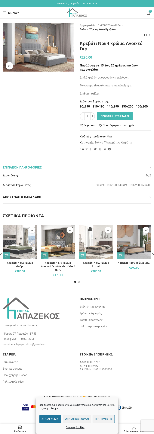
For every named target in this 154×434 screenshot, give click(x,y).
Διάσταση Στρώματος (94, 101)
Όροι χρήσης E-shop (15, 375)
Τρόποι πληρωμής (91, 313)
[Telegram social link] (109, 149)
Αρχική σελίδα (88, 25)
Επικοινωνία (10, 362)
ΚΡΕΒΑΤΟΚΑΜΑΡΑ (110, 25)
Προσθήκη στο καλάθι (114, 116)
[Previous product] (142, 35)
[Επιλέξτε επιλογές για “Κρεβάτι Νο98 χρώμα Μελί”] (121, 255)
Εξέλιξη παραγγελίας (92, 306)
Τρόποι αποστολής (91, 319)
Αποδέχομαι (50, 419)
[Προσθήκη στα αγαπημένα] (32, 230)
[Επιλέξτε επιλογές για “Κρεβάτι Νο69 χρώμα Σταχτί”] (82, 255)
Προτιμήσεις (104, 419)
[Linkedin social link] (105, 149)
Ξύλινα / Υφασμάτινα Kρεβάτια (98, 29)
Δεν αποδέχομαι (77, 419)
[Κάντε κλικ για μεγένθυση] (9, 65)
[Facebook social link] (91, 149)
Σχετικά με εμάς (12, 368)
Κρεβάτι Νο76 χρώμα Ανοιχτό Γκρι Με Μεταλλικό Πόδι (58, 266)
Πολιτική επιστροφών (93, 326)
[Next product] (149, 35)
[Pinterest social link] (100, 149)
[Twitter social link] (95, 149)
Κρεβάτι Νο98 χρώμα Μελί (134, 262)
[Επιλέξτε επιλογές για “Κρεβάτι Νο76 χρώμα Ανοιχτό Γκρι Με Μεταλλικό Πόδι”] (44, 255)
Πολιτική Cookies (75, 427)
